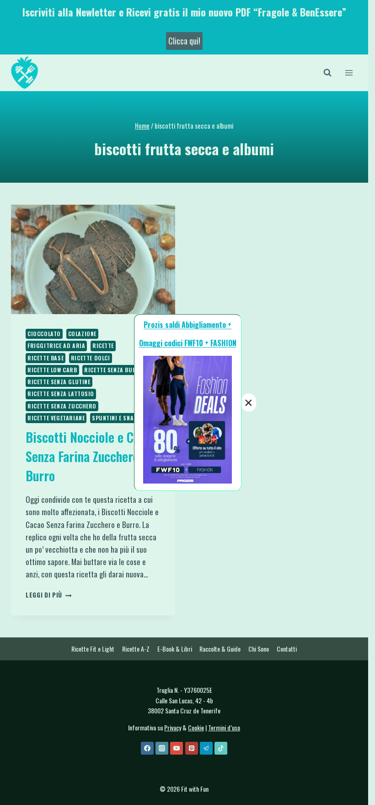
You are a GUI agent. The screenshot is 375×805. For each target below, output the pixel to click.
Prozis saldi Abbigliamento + (187, 324)
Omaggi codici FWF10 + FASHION (187, 342)
